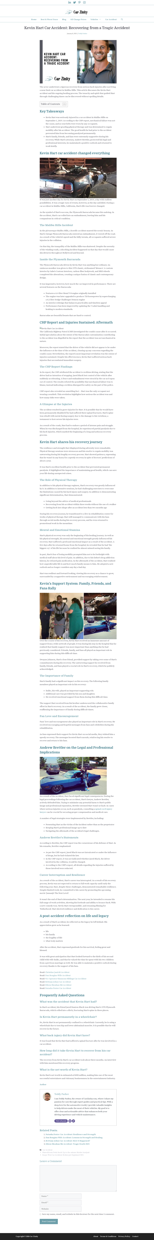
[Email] (70, 1121)
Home (34, 19)
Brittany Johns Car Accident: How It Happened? (68, 1141)
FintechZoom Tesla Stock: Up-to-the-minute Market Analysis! (66, 1152)
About (95, 1236)
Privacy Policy (124, 1236)
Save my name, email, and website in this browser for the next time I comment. (78, 1214)
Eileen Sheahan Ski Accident (58, 985)
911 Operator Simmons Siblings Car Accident (65, 979)
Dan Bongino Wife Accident (58, 975)
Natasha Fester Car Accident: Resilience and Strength (71, 1134)
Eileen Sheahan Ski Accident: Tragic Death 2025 (68, 1144)
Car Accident (111, 19)
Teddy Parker (82, 34)
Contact (135, 1236)
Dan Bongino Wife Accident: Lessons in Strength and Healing (74, 1137)
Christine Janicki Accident (57, 972)
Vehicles (94, 19)
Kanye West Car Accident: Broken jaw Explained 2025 (62, 1155)
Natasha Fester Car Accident (58, 988)
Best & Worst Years (49, 19)
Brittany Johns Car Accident (58, 982)
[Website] (73, 1121)
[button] (122, 19)
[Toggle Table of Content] (63, 104)
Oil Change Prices (78, 19)
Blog (64, 19)
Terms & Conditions (108, 1236)
